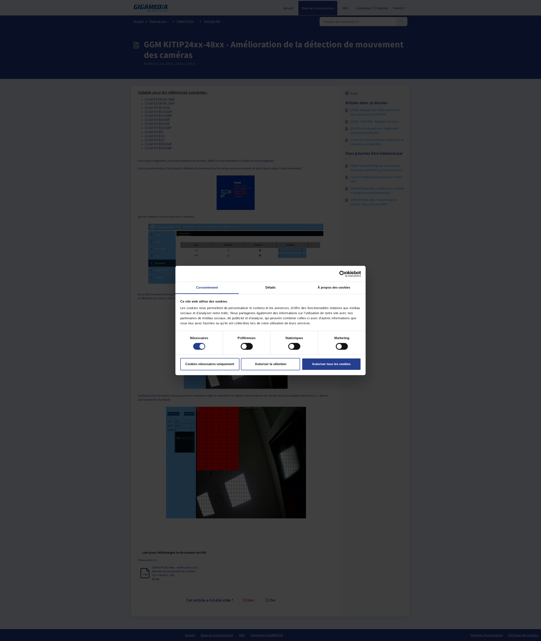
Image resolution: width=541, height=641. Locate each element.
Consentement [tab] (207, 287)
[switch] (247, 346)
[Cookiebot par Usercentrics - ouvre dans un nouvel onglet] (342, 274)
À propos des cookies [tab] (334, 287)
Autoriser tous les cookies (331, 364)
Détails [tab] (270, 287)
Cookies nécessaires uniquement (209, 364)
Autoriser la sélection (270, 364)
